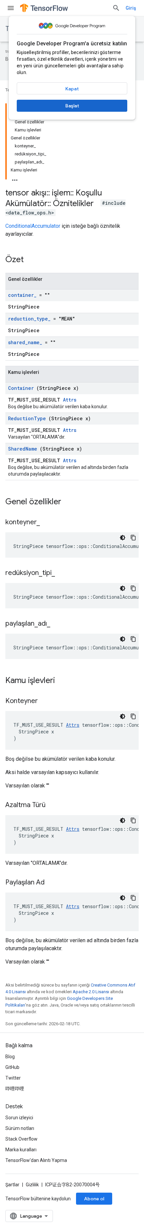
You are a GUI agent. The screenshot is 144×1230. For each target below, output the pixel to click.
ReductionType (27, 418)
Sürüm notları (19, 1128)
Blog (10, 1056)
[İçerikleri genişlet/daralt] (15, 178)
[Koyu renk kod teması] (122, 537)
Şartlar (12, 1184)
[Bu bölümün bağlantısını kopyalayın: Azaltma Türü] (54, 805)
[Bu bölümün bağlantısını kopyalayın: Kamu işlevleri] (63, 681)
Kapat (72, 89)
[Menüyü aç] (10, 8)
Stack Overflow (21, 1139)
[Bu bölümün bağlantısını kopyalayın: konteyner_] (48, 523)
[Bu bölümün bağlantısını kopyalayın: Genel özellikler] (70, 502)
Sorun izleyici (19, 1117)
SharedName (22, 449)
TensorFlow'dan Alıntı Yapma (36, 1160)
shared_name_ (25, 342)
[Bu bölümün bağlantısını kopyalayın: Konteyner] (46, 701)
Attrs (69, 400)
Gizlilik (32, 1184)
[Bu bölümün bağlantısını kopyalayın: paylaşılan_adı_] (58, 624)
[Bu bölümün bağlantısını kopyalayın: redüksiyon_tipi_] (63, 573)
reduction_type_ (29, 319)
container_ (22, 295)
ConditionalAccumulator (32, 226)
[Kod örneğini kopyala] (133, 537)
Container (21, 388)
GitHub (12, 1067)
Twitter (13, 1078)
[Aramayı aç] (116, 8)
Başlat (72, 106)
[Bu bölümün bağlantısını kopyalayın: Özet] (32, 260)
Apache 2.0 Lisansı (91, 991)
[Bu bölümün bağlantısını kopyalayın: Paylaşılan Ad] (53, 883)
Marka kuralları (21, 1149)
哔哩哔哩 (14, 1088)
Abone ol (94, 1199)
